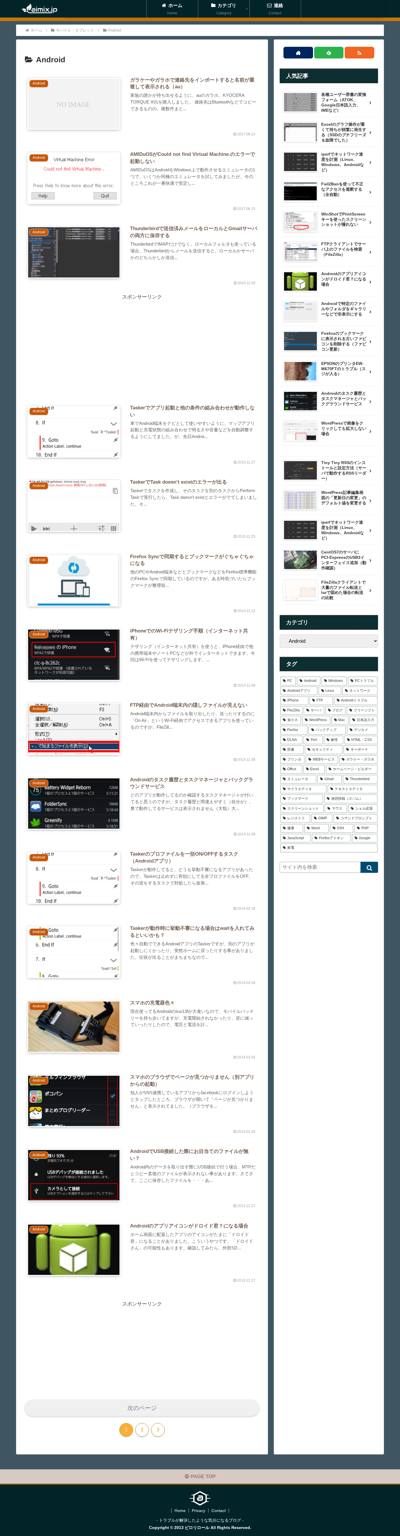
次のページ (142, 1408)
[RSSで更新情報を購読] (359, 52)
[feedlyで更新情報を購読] (329, 52)
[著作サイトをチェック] (298, 52)
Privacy (198, 1511)
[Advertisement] (142, 342)
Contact (218, 1511)
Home (180, 1511)
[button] (369, 867)
